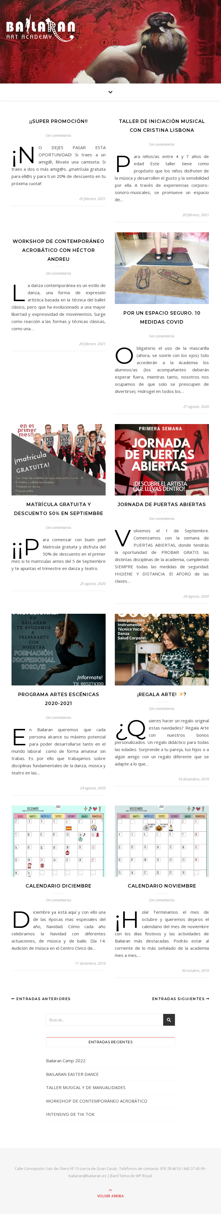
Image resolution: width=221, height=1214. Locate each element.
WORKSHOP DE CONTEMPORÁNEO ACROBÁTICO (96, 1101)
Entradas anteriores (43, 999)
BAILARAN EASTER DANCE (72, 1074)
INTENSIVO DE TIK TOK (70, 1114)
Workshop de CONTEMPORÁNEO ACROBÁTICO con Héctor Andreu (58, 250)
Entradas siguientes (179, 999)
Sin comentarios (58, 135)
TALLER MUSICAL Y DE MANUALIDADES (85, 1087)
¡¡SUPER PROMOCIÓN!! (58, 121)
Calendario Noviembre (162, 886)
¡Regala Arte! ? (161, 694)
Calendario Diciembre (59, 886)
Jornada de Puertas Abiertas (162, 504)
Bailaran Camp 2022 (65, 1060)
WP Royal (144, 1175)
